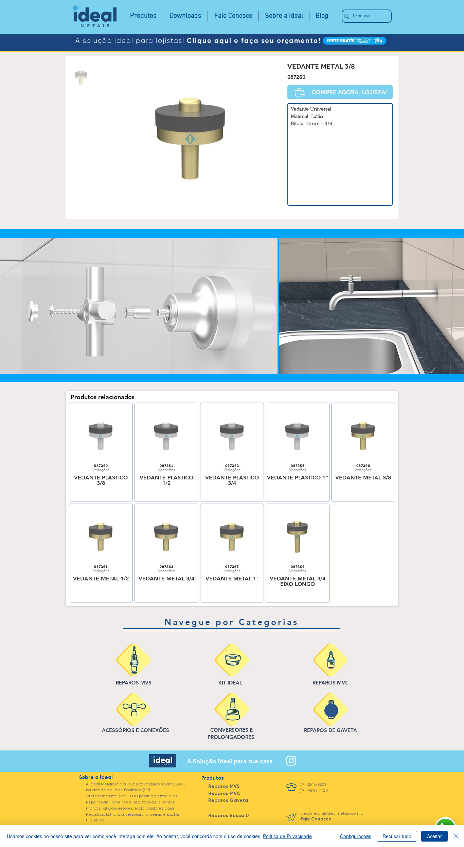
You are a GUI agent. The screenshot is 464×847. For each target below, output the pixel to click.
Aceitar (434, 836)
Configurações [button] (355, 836)
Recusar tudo (396, 836)
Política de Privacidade (287, 836)
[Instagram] (291, 760)
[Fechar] (456, 836)
